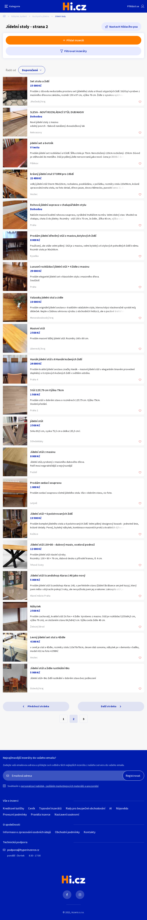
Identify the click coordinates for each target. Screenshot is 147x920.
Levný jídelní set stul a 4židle (47, 637)
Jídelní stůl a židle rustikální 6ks (49, 668)
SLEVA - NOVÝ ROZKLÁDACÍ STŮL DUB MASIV (57, 112)
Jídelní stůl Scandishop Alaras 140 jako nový (57, 575)
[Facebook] (67, 894)
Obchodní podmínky (67, 832)
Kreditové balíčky (13, 808)
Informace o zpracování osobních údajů (27, 832)
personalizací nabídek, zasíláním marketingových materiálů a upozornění (59, 786)
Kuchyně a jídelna (40, 16)
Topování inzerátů (50, 808)
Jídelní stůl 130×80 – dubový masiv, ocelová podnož (62, 544)
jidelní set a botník (41, 143)
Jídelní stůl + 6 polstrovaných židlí (51, 513)
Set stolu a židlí (39, 81)
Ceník (31, 808)
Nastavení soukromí (66, 814)
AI (110, 808)
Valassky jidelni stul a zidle (46, 297)
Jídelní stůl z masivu (42, 452)
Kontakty (89, 832)
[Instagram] (80, 894)
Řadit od (11, 70)
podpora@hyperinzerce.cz (23, 850)
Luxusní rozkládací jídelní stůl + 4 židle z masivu (59, 266)
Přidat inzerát (75, 40)
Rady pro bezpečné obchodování (85, 808)
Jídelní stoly (60, 16)
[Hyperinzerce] (74, 6)
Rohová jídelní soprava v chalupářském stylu (58, 205)
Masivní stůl (37, 328)
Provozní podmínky (15, 814)
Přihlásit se (133, 6)
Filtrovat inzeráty (75, 51)
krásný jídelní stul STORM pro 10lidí (52, 174)
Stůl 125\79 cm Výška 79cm (47, 390)
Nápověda (122, 808)
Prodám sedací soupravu (45, 483)
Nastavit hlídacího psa (123, 26)
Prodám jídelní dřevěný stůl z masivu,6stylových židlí (63, 235)
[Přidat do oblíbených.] (140, 102)
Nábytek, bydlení (19, 16)
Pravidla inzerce (40, 814)
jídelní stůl (36, 421)
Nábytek (35, 606)
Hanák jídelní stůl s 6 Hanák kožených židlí (56, 359)
